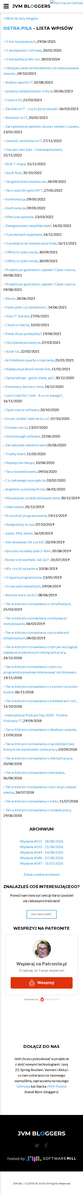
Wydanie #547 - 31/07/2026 (41, 863)
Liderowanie (14, 507)
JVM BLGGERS (31, 6)
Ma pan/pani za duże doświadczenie (32, 498)
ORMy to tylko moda (21, 252)
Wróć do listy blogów (21, 18)
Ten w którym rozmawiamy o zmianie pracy (38, 810)
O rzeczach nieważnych (23, 586)
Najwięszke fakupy (19, 462)
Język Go (12, 351)
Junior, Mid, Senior (19, 533)
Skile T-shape (15, 164)
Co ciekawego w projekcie (25, 480)
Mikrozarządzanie (19, 217)
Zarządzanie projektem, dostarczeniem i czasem (41, 126)
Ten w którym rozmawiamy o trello (31, 801)
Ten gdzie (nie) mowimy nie (25, 181)
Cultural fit (13, 100)
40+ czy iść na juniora (21, 568)
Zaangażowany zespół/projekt (28, 225)
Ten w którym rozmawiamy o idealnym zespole (40, 729)
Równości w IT (16, 117)
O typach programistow (23, 577)
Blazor (10, 298)
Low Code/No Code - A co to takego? (33, 395)
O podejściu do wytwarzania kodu (31, 243)
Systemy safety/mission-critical (29, 91)
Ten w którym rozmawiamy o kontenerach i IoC (41, 701)
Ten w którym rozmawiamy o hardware (34, 772)
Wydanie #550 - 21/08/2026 (41, 847)
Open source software (22, 410)
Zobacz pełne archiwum (41, 874)
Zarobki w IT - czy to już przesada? (31, 109)
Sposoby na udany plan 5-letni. (28, 551)
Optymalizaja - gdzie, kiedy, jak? (29, 378)
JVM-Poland (56, 1086)
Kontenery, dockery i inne (24, 386)
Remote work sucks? (21, 595)
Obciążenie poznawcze (23, 342)
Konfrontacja (15, 199)
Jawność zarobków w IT (23, 140)
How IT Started (17, 316)
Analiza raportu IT (19, 82)
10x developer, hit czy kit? (24, 542)
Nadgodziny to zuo (19, 524)
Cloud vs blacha (17, 325)
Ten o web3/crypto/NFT (23, 190)
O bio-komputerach (20, 41)
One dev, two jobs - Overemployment (33, 149)
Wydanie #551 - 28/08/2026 (41, 841)
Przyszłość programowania (26, 515)
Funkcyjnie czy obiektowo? (26, 307)
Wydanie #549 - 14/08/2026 (41, 852)
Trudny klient (15, 454)
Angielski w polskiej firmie (25, 489)
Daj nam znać (41, 914)
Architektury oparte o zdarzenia (29, 360)
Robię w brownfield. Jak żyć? (27, 559)
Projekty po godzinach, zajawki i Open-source (40, 269)
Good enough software (22, 436)
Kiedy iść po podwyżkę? (23, 333)
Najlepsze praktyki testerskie (27, 369)
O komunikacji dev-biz (22, 59)
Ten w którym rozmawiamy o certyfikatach (37, 604)
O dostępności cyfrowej (23, 50)
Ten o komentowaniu (21, 471)
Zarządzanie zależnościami (25, 445)
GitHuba (23, 1086)
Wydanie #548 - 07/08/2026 (41, 858)
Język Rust (13, 172)
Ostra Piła (17, 28)
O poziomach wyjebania (23, 234)
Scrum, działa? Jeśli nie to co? (27, 418)
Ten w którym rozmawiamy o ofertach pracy (38, 758)
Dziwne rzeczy (16, 427)
